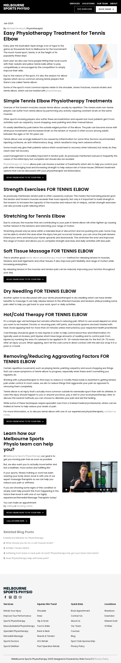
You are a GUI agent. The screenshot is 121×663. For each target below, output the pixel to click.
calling (10, 505)
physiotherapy (53, 90)
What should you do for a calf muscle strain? (29, 542)
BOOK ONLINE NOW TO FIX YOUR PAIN (23, 177)
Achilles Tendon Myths (18, 548)
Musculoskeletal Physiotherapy (19, 625)
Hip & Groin (43, 620)
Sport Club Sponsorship (83, 641)
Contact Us (76, 615)
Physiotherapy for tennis (17, 164)
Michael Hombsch (16, 28)
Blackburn (110, 610)
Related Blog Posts (19, 532)
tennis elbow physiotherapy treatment (46, 257)
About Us (75, 620)
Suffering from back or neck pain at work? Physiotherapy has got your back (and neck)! (52, 553)
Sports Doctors (11, 641)
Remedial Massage (13, 636)
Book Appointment (80, 610)
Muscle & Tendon (46, 636)
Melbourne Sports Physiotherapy (23, 456)
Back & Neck (43, 631)
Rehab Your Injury (12, 610)
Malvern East (111, 620)
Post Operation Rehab (48, 646)
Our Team (102, 3)
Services (75, 3)
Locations (88, 3)
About (113, 3)
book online (105, 9)
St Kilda (108, 625)
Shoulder (41, 610)
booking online (24, 505)
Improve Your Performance (17, 615)
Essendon (109, 615)
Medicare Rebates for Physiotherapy (24, 537)
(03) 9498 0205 (84, 9)
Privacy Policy (77, 646)
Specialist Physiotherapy (16, 631)
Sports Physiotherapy (14, 620)
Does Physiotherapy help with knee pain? (27, 558)
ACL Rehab (42, 641)
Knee (39, 615)
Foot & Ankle (43, 625)
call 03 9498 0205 (15, 521)
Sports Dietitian (11, 646)
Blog (73, 636)
